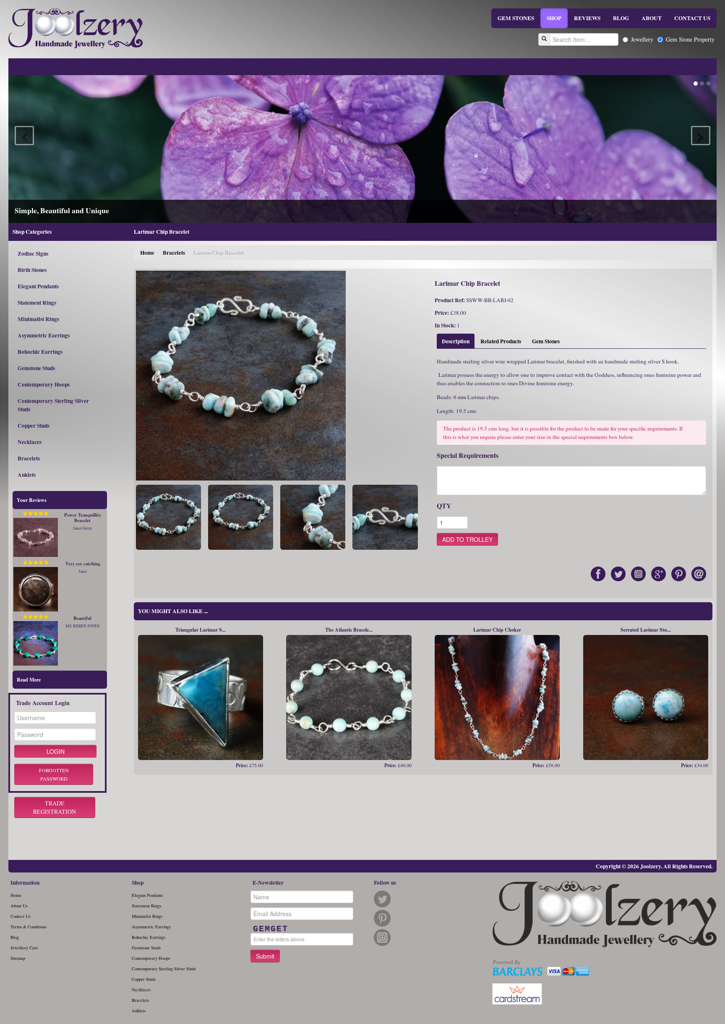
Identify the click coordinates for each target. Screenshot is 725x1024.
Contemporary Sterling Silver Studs (53, 405)
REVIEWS (587, 18)
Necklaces (30, 442)
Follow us (385, 882)
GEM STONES (516, 18)
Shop (137, 882)
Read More (29, 679)
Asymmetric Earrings (44, 335)
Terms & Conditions (28, 927)
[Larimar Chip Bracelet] (168, 516)
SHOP (554, 18)
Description (455, 341)
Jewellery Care (24, 948)
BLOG (621, 18)
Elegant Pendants (38, 286)
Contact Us (20, 916)
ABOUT (652, 18)
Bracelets (29, 458)
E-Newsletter (268, 882)
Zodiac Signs (33, 253)
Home (147, 252)
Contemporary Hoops (44, 384)
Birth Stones (32, 270)
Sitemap (17, 958)
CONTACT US (692, 18)
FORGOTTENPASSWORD (54, 774)
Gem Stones (546, 341)
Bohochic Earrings (40, 351)
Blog (14, 937)
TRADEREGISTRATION (54, 807)
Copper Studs (34, 425)
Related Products (500, 341)
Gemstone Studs (36, 368)
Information (24, 882)
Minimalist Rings (38, 319)
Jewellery (642, 39)
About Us (19, 906)
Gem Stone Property (690, 39)
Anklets (27, 474)
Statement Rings (37, 302)
